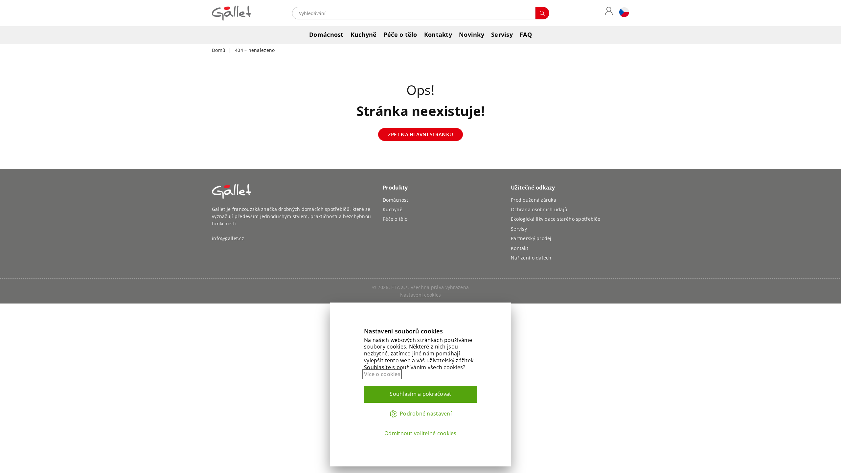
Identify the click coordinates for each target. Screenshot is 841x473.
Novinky (471, 34)
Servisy (502, 34)
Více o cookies (382, 374)
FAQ (526, 34)
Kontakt (519, 248)
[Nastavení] (622, 13)
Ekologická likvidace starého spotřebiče (555, 219)
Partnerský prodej (531, 238)
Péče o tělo (400, 34)
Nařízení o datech (531, 258)
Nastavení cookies (420, 295)
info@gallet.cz (228, 238)
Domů (218, 50)
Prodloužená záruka (533, 200)
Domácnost (326, 34)
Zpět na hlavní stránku (420, 134)
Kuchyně (364, 34)
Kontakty (438, 34)
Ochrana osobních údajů (539, 209)
